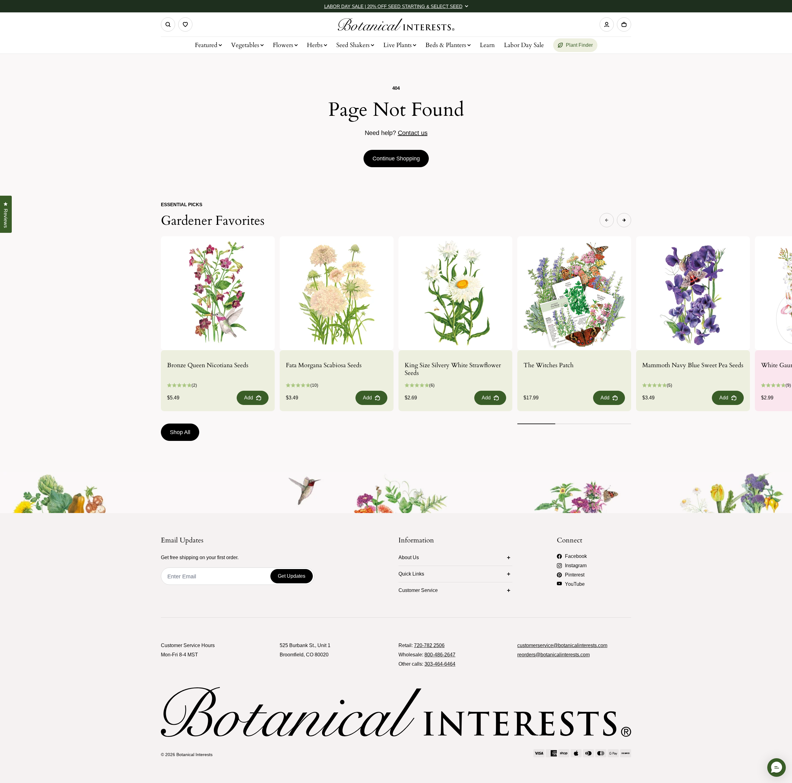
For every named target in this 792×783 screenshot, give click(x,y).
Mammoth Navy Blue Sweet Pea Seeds (692, 365)
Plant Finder (579, 45)
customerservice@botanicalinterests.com (562, 645)
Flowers (283, 45)
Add (248, 397)
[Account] (607, 24)
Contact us (413, 132)
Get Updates (291, 576)
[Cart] (624, 24)
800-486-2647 (439, 654)
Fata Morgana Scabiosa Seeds (324, 365)
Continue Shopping (396, 158)
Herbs (315, 45)
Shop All (180, 432)
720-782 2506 (429, 645)
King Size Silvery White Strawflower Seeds (453, 369)
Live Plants (397, 45)
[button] (776, 767)
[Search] (168, 24)
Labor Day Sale (524, 45)
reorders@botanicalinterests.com (553, 654)
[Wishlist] (185, 24)
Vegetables (245, 45)
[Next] (624, 220)
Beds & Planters (445, 45)
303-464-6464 (439, 664)
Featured (206, 45)
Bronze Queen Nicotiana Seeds (207, 365)
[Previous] (607, 220)
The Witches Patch (548, 365)
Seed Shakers (353, 45)
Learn (487, 45)
